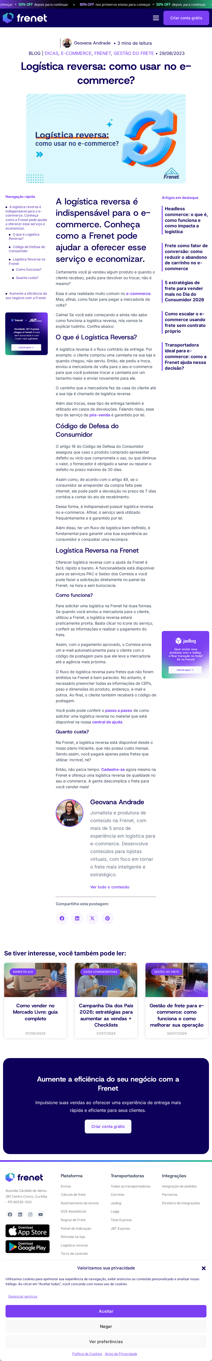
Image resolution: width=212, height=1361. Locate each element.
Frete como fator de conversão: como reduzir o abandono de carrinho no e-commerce (186, 257)
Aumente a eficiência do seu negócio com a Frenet (26, 295)
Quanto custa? (27, 278)
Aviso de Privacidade (121, 1354)
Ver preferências (106, 1341)
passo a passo (118, 710)
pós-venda (99, 414)
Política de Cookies (87, 1354)
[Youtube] (40, 1214)
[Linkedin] (20, 1214)
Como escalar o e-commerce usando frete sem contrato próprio (185, 322)
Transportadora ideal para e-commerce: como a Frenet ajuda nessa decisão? (185, 356)
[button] (203, 1268)
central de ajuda (107, 722)
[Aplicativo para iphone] (28, 1230)
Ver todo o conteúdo (109, 887)
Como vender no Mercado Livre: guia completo (35, 1012)
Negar (106, 1326)
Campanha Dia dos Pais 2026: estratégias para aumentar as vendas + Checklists (106, 1015)
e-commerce (138, 293)
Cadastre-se (113, 769)
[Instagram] (30, 1214)
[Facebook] (10, 1214)
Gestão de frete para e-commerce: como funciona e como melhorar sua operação (177, 1015)
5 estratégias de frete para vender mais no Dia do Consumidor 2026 (184, 291)
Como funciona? (28, 269)
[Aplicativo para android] (28, 1246)
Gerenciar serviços (22, 1296)
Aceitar (106, 1311)
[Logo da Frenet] (25, 18)
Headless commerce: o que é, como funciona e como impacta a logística (186, 220)
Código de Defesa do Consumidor (27, 249)
